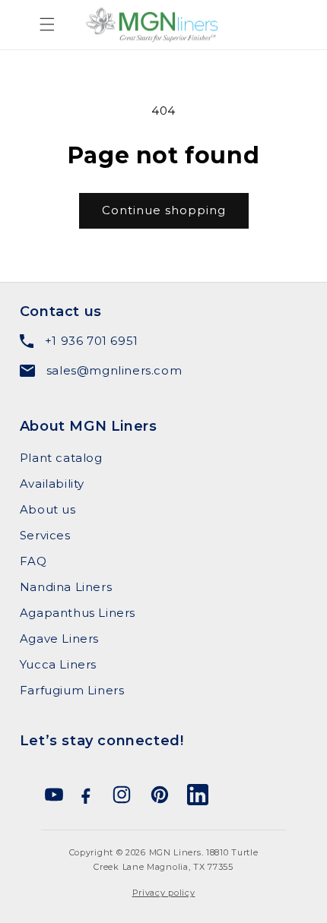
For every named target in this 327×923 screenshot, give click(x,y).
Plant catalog (61, 457)
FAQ (33, 561)
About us (48, 509)
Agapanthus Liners (77, 612)
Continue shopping (164, 210)
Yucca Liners (58, 664)
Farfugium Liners (72, 690)
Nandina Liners (66, 587)
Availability (52, 483)
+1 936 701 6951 (91, 340)
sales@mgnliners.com (114, 370)
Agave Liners (59, 638)
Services (45, 535)
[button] (26, 24)
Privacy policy (163, 892)
